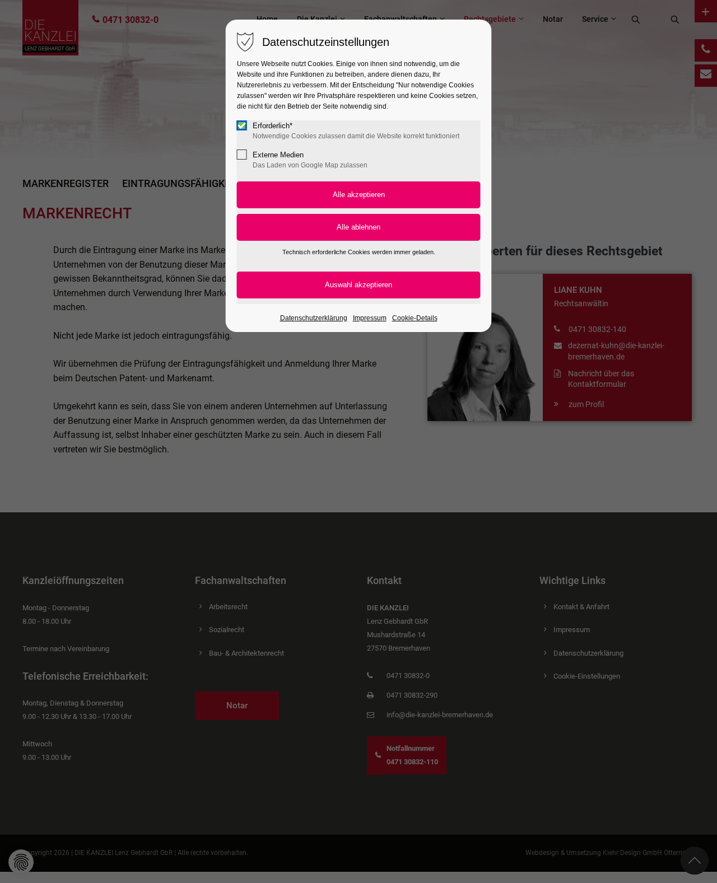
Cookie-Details (414, 318)
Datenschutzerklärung (313, 318)
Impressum (370, 318)
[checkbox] (242, 125)
